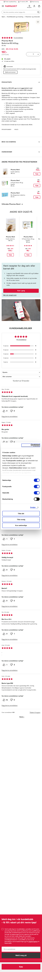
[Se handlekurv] (39, 6)
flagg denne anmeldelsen (10, 416)
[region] (21, 27)
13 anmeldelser (18, 38)
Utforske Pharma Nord (11, 204)
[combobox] (21, 12)
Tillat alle (21, 513)
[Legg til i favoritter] (37, 21)
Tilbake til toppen (35, 712)
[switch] (37, 486)
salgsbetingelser (33, 941)
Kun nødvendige (21, 525)
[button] (21, 27)
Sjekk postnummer (10, 72)
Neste (21, 717)
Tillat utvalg (21, 519)
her (25, 941)
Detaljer (33, 507)
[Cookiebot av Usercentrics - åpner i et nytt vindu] (31, 445)
